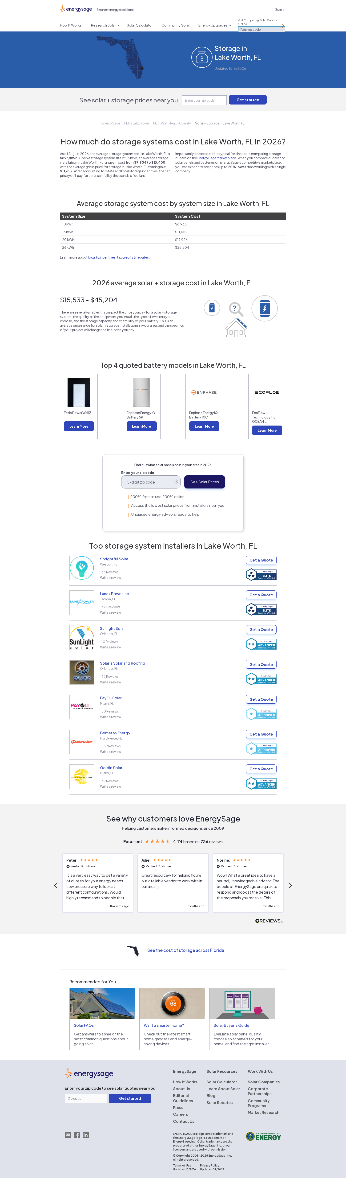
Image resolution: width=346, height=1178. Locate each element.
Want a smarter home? (164, 1025)
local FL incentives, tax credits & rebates (118, 257)
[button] (56, 885)
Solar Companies (264, 1081)
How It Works (185, 1081)
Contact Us (183, 1121)
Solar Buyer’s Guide (231, 1025)
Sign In (280, 9)
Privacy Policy (209, 1165)
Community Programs (259, 1103)
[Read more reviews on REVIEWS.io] (269, 921)
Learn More (79, 426)
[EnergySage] (89, 1077)
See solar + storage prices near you (128, 100)
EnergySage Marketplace (216, 158)
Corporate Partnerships (260, 1091)
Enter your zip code (137, 472)
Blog (211, 1095)
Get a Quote (261, 560)
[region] (173, 885)
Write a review (110, 577)
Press (178, 1107)
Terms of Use (182, 1165)
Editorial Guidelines (183, 1098)
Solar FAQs (84, 1025)
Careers (180, 1114)
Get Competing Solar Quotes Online (257, 22)
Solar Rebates (220, 1102)
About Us (181, 1088)
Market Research (263, 1112)
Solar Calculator (222, 1081)
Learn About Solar (223, 1088)
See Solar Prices (204, 481)
